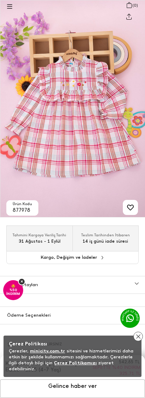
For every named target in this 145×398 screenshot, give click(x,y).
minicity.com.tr (47, 350)
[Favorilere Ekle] (130, 207)
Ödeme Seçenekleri (29, 315)
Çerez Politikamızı (75, 362)
